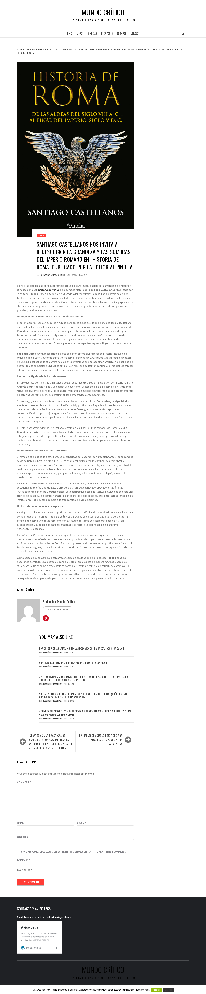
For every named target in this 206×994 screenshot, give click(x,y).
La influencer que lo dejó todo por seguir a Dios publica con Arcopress (100, 740)
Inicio (69, 33)
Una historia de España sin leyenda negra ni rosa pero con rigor (73, 662)
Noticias (92, 33)
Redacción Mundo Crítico (52, 274)
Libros (80, 33)
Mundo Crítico (103, 12)
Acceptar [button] (156, 990)
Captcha (23, 860)
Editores (121, 33)
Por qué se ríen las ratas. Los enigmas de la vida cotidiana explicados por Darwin (82, 648)
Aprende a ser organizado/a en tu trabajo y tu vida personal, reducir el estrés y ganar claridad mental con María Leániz (85, 713)
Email (81, 822)
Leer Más (168, 990)
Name (21, 822)
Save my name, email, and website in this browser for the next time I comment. (73, 851)
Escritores (107, 33)
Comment (24, 782)
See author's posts (57, 609)
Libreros (135, 33)
